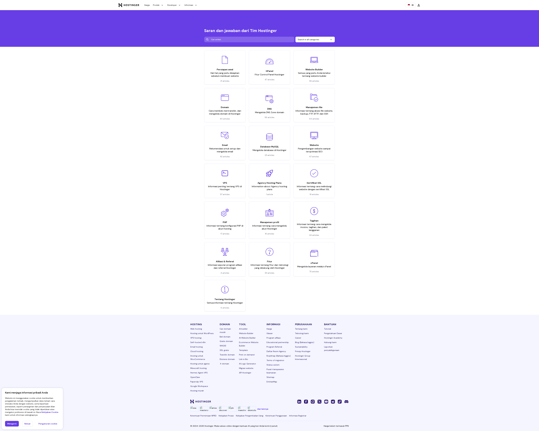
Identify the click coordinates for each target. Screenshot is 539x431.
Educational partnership (278, 342)
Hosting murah (197, 390)
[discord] (346, 401)
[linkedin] (299, 401)
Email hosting (196, 347)
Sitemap (270, 377)
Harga (147, 5)
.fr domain (224, 363)
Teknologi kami (302, 333)
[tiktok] (339, 401)
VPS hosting (195, 338)
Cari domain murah (225, 330)
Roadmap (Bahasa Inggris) (279, 356)
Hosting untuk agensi (200, 363)
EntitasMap (272, 381)
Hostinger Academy (333, 338)
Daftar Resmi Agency (276, 351)
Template (243, 350)
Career (298, 338)
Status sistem (273, 365)
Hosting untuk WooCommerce (197, 357)
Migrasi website (246, 368)
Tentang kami (301, 329)
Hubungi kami (330, 342)
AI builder (243, 329)
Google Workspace (199, 386)
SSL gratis (224, 350)
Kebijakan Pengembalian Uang (249, 415)
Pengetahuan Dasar (333, 333)
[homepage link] (129, 5)
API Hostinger (245, 372)
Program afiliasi (274, 338)
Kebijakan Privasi (226, 415)
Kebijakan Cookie (49, 412)
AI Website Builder (247, 338)
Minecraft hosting (198, 368)
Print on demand (246, 354)
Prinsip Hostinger (302, 351)
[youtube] (326, 401)
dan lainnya (262, 409)
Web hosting (196, 329)
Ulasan (270, 333)
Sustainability (301, 347)
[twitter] (319, 401)
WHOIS (223, 345)
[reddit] (333, 401)
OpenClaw (195, 377)
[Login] (418, 5)
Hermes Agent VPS (199, 372)
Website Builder (246, 333)
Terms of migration (275, 360)
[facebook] (306, 401)
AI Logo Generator (247, 363)
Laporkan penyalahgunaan (331, 348)
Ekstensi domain (227, 359)
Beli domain (225, 336)
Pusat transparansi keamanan (275, 371)
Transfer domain (227, 354)
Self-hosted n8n (198, 342)
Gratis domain (226, 341)
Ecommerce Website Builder (248, 344)
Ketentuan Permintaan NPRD (203, 415)
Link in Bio (243, 359)
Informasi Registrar (297, 415)
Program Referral (274, 347)
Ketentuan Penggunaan (276, 415)
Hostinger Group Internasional (302, 357)
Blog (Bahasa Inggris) (304, 342)
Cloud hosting (196, 351)
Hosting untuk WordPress (202, 333)
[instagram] (312, 401)
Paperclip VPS (196, 381)
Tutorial (327, 329)
